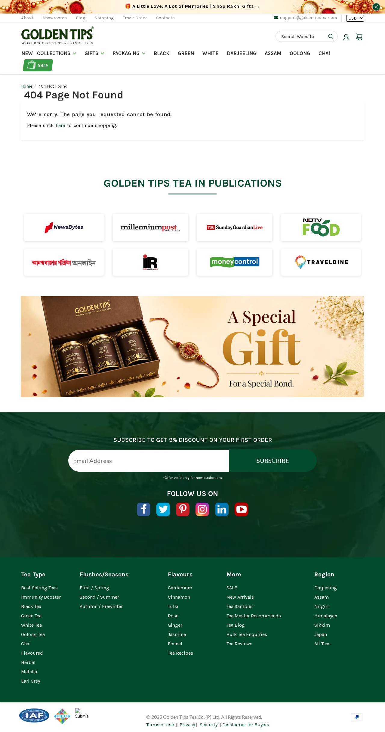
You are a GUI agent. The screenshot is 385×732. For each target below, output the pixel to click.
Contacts (165, 17)
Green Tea (31, 616)
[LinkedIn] (222, 509)
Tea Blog (235, 625)
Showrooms (54, 17)
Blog (80, 17)
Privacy (187, 724)
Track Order (135, 17)
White (210, 53)
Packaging (126, 53)
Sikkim (322, 625)
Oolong (300, 53)
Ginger (175, 625)
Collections (53, 53)
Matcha (29, 672)
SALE (231, 588)
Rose (173, 616)
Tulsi (173, 606)
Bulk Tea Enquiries (246, 634)
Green (186, 53)
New (27, 53)
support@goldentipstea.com (308, 17)
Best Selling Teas (39, 588)
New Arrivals (240, 597)
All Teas (322, 644)
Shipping (104, 17)
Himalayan (325, 616)
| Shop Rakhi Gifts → (192, 6)
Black (161, 53)
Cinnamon (179, 597)
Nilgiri (321, 606)
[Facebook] (143, 509)
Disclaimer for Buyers (245, 724)
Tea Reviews (239, 644)
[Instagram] (202, 509)
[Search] (331, 36)
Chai (324, 53)
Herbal (28, 662)
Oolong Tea (33, 634)
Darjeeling (325, 588)
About (27, 17)
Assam (273, 53)
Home (26, 86)
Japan (320, 634)
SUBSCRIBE (273, 460)
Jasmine (177, 634)
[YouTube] (241, 509)
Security (208, 724)
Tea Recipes (180, 653)
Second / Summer (99, 597)
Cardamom (180, 588)
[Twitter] (163, 509)
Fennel (175, 644)
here (60, 125)
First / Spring (94, 588)
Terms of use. (160, 724)
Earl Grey (30, 681)
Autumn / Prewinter (101, 606)
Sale (42, 65)
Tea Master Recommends (253, 616)
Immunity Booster (41, 597)
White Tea (31, 625)
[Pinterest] (182, 509)
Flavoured (32, 653)
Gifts (91, 53)
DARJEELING (241, 53)
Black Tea (31, 606)
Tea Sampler (239, 606)
